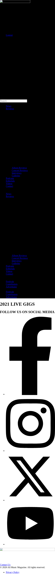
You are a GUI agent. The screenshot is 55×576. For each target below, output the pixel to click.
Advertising (11, 287)
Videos (9, 183)
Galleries (16, 175)
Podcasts (10, 178)
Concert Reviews (20, 170)
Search (3, 40)
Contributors (11, 284)
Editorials (10, 181)
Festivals (10, 281)
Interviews (16, 173)
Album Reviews (19, 168)
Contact (9, 186)
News (8, 106)
